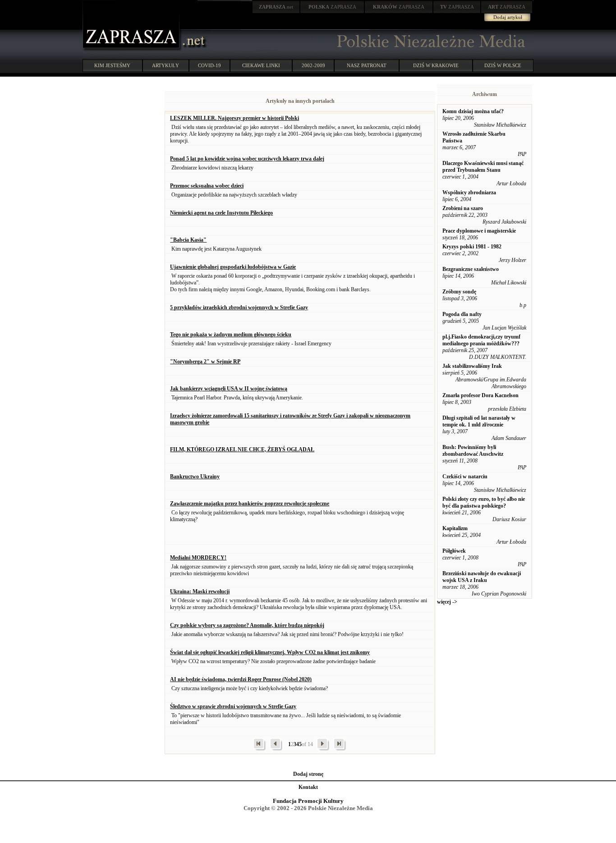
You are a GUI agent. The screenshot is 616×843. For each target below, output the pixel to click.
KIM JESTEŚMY (112, 65)
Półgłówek (454, 551)
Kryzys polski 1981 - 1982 (471, 246)
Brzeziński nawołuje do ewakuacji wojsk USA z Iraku (481, 576)
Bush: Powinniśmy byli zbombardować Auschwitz (472, 450)
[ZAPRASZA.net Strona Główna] (132, 49)
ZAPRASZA (332, 6)
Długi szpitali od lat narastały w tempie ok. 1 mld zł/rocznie (478, 421)
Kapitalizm (455, 528)
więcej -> (447, 602)
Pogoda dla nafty (462, 314)
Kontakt (308, 787)
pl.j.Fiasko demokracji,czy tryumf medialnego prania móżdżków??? (481, 340)
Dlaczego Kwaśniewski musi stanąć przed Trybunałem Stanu (483, 166)
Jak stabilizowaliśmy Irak (472, 366)
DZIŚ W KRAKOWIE (436, 65)
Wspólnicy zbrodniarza (469, 192)
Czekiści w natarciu (464, 476)
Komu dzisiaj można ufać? (473, 111)
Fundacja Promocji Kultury (308, 800)
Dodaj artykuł (507, 17)
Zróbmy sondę (459, 292)
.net (276, 6)
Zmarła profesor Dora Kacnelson (480, 395)
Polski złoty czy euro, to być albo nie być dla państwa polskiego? (483, 502)
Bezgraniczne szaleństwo (470, 269)
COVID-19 (209, 65)
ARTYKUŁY (165, 65)
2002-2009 (313, 65)
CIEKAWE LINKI (261, 65)
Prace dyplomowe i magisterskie (479, 231)
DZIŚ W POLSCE (502, 65)
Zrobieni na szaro (462, 208)
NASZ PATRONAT (366, 65)
